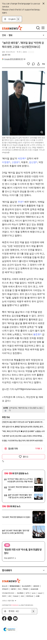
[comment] (33, 63)
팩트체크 (25, 589)
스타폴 (37, 596)
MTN (27, 593)
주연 (20, 201)
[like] (28, 63)
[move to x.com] (10, 618)
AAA (22, 596)
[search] (38, 28)
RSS (19, 589)
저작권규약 (5, 589)
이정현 (5, 162)
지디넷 (4, 596)
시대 (9, 596)
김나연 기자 (6, 55)
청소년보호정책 (26, 586)
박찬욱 (21, 158)
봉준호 (36, 334)
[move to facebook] (4, 618)
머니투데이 (20, 593)
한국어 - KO (14, 611)
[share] (38, 63)
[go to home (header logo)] (12, 28)
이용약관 (13, 589)
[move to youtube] (15, 618)
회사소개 (4, 586)
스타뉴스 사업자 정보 (8, 600)
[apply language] (18, 19)
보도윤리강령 (34, 589)
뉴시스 (34, 593)
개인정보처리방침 (14, 586)
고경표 (15, 162)
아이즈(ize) (29, 596)
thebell (15, 596)
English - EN (14, 19)
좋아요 (25, 457)
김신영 (32, 162)
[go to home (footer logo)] (11, 580)
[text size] (43, 63)
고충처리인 (36, 586)
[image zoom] (41, 132)
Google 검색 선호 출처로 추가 (13, 59)
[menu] (43, 28)
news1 (40, 593)
